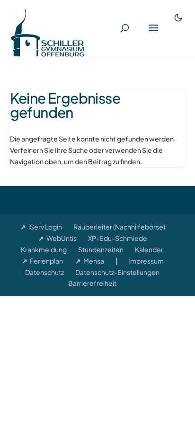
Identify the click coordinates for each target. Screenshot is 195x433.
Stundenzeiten (101, 249)
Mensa (93, 260)
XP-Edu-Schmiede (117, 238)
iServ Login (45, 226)
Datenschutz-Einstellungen (117, 272)
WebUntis (61, 238)
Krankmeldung (44, 249)
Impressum (146, 260)
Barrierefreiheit (92, 283)
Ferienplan (46, 260)
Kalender (149, 249)
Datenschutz (44, 272)
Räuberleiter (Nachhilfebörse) (119, 226)
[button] (153, 34)
